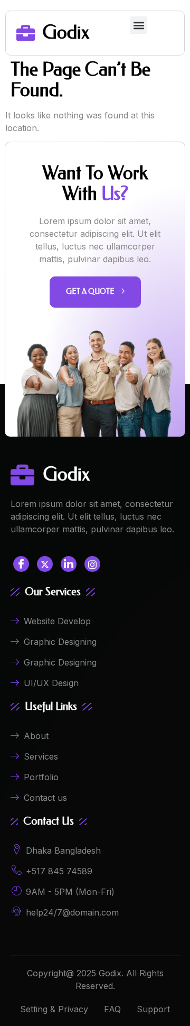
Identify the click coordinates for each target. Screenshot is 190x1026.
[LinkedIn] (69, 564)
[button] (138, 25)
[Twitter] (45, 564)
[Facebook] (21, 564)
